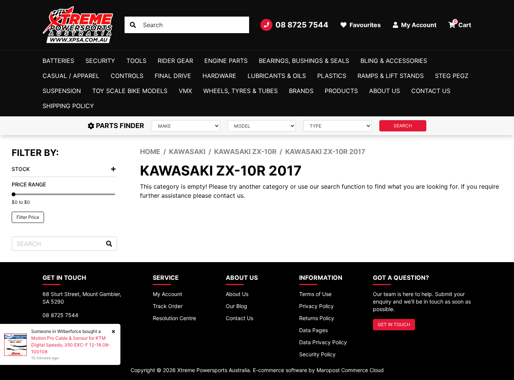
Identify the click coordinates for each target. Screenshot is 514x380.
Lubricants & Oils (277, 75)
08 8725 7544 (301, 24)
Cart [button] (462, 24)
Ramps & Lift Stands (390, 75)
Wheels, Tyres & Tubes (240, 91)
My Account (167, 294)
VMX (185, 91)
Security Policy (317, 354)
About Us (384, 91)
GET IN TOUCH (394, 324)
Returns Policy (316, 318)
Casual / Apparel (71, 75)
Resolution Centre (174, 318)
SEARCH (403, 125)
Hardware (219, 75)
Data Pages (313, 330)
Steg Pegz (451, 75)
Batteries (58, 60)
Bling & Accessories (393, 60)
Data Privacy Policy (323, 342)
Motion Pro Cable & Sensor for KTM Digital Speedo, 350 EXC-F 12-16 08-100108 (70, 344)
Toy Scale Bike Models (129, 91)
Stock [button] (21, 169)
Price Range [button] (29, 184)
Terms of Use (315, 294)
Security (100, 60)
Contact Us (430, 91)
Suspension (62, 91)
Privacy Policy (316, 306)
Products (341, 91)
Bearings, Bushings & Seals (304, 60)
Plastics (331, 75)
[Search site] (133, 25)
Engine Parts (226, 60)
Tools (136, 60)
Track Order (167, 306)
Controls (127, 75)
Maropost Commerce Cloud (350, 370)
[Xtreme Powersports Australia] (78, 25)
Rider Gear (175, 60)
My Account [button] (418, 25)
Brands (301, 91)
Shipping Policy (68, 106)
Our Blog (236, 306)
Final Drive (173, 75)
